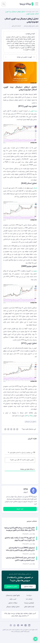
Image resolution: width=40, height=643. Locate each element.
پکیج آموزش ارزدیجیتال (13, 595)
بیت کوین (33, 111)
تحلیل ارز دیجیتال (30, 422)
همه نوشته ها (30, 12)
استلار (35, 188)
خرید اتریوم (20, 509)
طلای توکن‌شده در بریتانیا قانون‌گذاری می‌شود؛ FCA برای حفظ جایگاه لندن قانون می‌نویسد (19, 529)
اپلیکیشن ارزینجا (29, 603)
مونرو (35, 271)
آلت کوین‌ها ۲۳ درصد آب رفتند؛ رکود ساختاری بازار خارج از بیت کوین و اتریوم (20, 539)
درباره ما (29, 595)
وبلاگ (31, 416)
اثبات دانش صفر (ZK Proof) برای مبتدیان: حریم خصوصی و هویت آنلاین (20, 559)
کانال (26, 416)
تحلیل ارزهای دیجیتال (29, 26)
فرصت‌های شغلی (29, 607)
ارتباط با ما (29, 599)
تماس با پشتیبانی (11, 586)
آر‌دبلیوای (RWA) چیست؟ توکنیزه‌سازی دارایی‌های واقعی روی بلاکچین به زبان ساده (20, 549)
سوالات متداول (28, 586)
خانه (37, 12)
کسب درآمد (13, 599)
